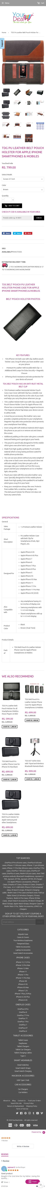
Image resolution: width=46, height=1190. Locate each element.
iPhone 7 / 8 (23, 991)
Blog (14, 1100)
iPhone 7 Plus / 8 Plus (23, 994)
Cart (42, 3)
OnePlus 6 (23, 1031)
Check (39, 218)
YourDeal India (17, 1120)
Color (4, 185)
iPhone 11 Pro (23, 975)
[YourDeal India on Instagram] (29, 1113)
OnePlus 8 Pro (23, 1009)
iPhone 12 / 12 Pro (23, 962)
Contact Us (22, 1100)
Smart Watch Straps (23, 1068)
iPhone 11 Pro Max (23, 978)
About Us (6, 1100)
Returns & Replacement (15, 1106)
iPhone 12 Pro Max (23, 965)
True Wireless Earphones (23, 940)
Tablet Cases (23, 1040)
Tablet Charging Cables (23, 1053)
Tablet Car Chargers (23, 1050)
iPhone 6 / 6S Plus (23, 997)
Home (4, 32)
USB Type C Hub (23, 1080)
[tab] (23, 1146)
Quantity (5, 196)
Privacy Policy (28, 1103)
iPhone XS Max (23, 987)
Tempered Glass (23, 944)
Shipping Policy (31, 1106)
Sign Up (40, 922)
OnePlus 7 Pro (23, 1022)
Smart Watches (23, 1065)
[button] (6, 1182)
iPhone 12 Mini (23, 968)
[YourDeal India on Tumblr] (33, 1113)
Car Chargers (23, 1089)
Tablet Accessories (23, 947)
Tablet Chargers (23, 1046)
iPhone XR (23, 981)
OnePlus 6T (23, 1028)
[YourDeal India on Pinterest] (25, 1113)
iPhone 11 (23, 972)
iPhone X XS (23, 984)
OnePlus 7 (23, 1025)
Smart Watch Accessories (23, 953)
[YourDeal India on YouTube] (37, 1113)
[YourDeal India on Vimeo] (41, 1113)
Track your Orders (34, 1100)
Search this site (16, 1103)
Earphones (23, 1043)
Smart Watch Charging (23, 1071)
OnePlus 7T (23, 1018)
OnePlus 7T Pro (23, 1015)
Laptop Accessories (23, 950)
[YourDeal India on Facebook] (21, 1113)
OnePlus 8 (23, 1012)
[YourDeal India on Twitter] (17, 1113)
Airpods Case (23, 934)
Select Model (7, 175)
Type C (23, 1056)
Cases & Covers (23, 937)
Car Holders (23, 1092)
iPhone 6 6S (23, 1000)
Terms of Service (22, 1109)
